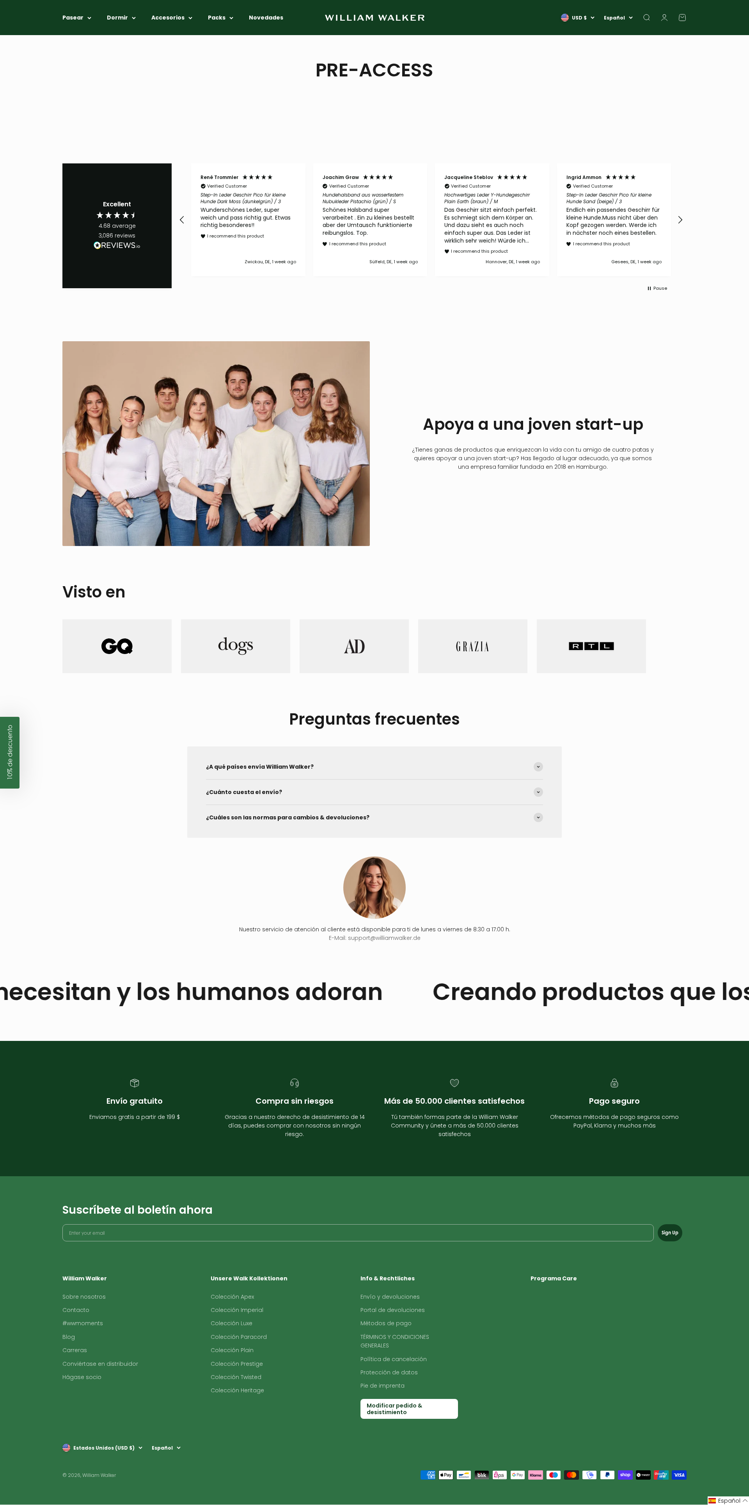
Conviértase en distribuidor (100, 1364)
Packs (216, 17)
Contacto (75, 1310)
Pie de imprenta (382, 1386)
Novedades (266, 17)
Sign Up (670, 1233)
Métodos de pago (386, 1323)
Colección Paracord (239, 1337)
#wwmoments (82, 1323)
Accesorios (168, 17)
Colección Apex (232, 1297)
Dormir (117, 17)
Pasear (72, 17)
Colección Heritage (237, 1390)
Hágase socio (81, 1377)
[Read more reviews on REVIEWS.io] (117, 246)
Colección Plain (232, 1350)
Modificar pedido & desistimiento (394, 1409)
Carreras (74, 1350)
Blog (68, 1337)
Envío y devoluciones (390, 1297)
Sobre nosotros (84, 1297)
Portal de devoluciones (392, 1310)
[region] (431, 220)
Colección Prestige (237, 1364)
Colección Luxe (231, 1323)
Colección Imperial (237, 1310)
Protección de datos (389, 1372)
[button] (182, 220)
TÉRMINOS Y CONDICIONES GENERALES (394, 1341)
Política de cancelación (393, 1359)
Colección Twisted (236, 1377)
